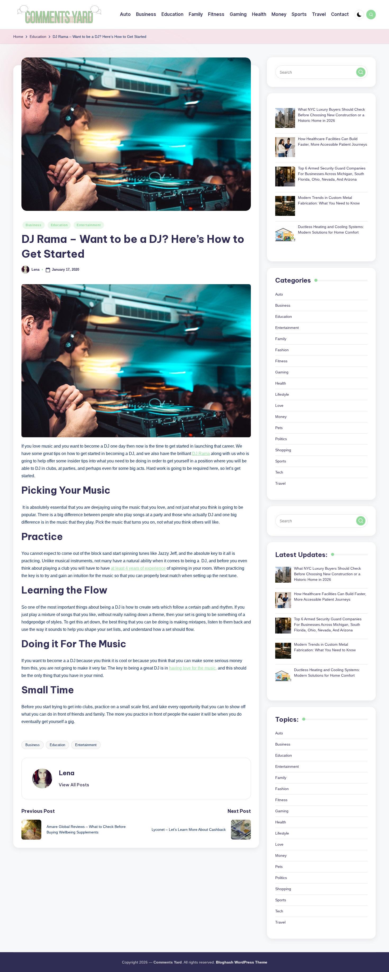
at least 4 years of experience (138, 568)
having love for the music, (193, 668)
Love (279, 405)
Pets (279, 428)
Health (280, 383)
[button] (74, 784)
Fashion (282, 350)
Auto (279, 294)
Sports (280, 461)
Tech (279, 472)
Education (59, 225)
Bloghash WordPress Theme (241, 962)
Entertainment (89, 225)
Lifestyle (282, 394)
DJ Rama (201, 453)
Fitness (281, 361)
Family (280, 339)
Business (34, 225)
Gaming (281, 372)
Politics (281, 439)
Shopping (283, 450)
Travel (280, 483)
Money (281, 416)
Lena (66, 773)
